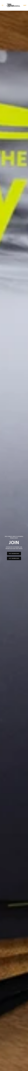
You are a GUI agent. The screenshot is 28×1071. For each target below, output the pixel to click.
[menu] (2, 5)
